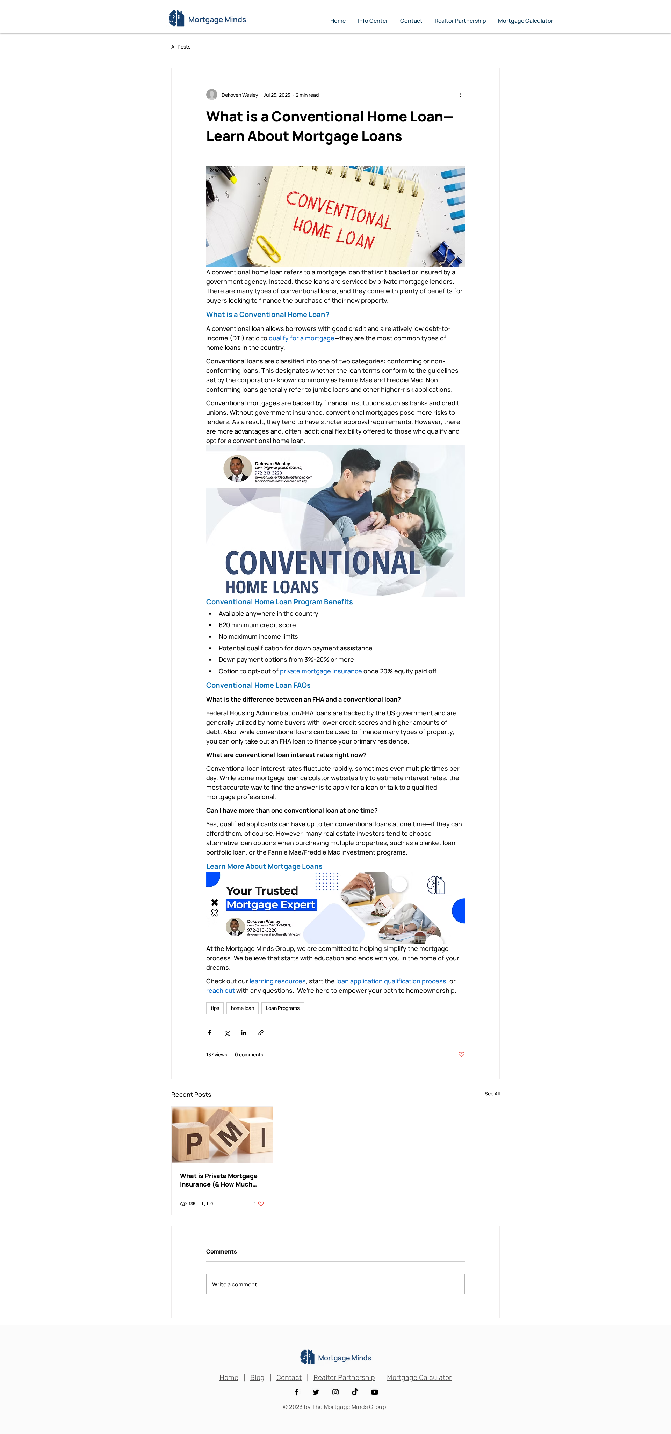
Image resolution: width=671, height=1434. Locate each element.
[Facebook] (296, 1392)
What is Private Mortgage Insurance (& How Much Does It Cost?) (219, 1179)
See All (492, 1093)
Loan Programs (283, 1008)
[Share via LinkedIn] (243, 1032)
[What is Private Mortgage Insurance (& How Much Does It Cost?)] (222, 1135)
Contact (289, 1377)
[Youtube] (374, 1392)
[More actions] (460, 94)
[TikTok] (355, 1392)
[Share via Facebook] (209, 1032)
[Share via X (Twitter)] (226, 1032)
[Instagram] (335, 1392)
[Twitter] (316, 1392)
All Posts (180, 46)
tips (215, 1008)
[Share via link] (261, 1032)
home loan (242, 1008)
